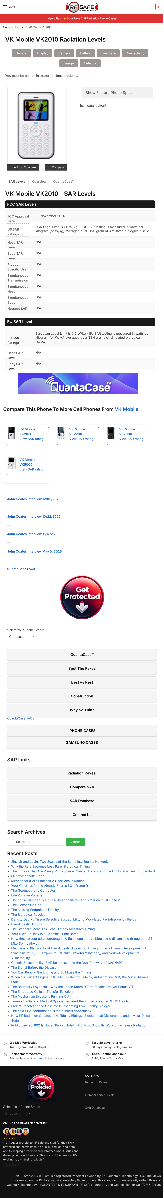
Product (19, 27)
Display (42, 53)
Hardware (108, 53)
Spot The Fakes (82, 668)
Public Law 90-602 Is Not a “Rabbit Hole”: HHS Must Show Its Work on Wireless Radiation (79, 1025)
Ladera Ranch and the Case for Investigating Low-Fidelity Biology (60, 1006)
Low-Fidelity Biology (26, 924)
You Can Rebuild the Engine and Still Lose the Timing (51, 972)
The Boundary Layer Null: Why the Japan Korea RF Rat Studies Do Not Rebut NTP (72, 987)
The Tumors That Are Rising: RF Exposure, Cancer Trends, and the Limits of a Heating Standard (83, 871)
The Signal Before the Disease (33, 967)
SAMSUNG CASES (82, 742)
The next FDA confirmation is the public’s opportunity (51, 1011)
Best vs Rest (82, 682)
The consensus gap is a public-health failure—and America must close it (65, 900)
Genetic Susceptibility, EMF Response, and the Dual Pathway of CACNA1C (67, 963)
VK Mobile (126, 409)
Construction (82, 696)
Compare (57, 167)
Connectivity (135, 53)
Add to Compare (24, 167)
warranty (38, 1058)
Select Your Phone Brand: (25, 630)
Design (68, 63)
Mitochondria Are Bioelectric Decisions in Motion (48, 881)
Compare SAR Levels (100, 1095)
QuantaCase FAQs (21, 569)
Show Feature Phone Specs (110, 92)
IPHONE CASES (82, 731)
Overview (39, 181)
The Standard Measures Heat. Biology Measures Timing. (53, 929)
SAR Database (82, 801)
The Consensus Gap (26, 905)
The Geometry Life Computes (33, 890)
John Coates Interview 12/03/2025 (34, 499)
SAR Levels (16, 181)
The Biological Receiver (29, 914)
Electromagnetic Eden (27, 876)
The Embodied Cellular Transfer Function (42, 992)
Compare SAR (82, 787)
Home (7, 27)
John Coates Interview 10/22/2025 (34, 516)
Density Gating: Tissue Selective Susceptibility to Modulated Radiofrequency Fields (73, 919)
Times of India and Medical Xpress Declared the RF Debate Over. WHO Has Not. (71, 1001)
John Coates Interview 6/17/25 (31, 534)
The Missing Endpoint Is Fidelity (35, 910)
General (21, 53)
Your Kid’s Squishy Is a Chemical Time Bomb (45, 934)
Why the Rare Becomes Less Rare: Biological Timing (50, 866)
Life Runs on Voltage (26, 895)
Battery (85, 53)
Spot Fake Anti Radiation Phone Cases (91, 18)
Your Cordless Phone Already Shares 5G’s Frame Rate (51, 886)
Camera (64, 53)
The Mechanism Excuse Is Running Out (40, 996)
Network (90, 63)
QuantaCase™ (63, 181)
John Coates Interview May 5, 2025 (34, 551)
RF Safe (44, 1176)
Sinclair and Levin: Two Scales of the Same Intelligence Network (59, 862)
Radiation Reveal (82, 773)
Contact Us (82, 815)
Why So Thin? (82, 710)
